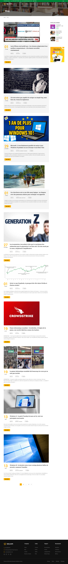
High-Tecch (18, 53)
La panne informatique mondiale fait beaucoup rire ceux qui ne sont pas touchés (29, 372)
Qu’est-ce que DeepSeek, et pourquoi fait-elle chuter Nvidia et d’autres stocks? (28, 284)
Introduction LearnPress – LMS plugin (59, 26)
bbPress (56, 553)
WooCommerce (58, 551)
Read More (8, 62)
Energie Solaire (18, 197)
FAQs (36, 553)
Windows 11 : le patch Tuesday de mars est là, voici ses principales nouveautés (26, 417)
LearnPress (57, 549)
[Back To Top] (66, 562)
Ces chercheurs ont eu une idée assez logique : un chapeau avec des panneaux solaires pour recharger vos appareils (28, 193)
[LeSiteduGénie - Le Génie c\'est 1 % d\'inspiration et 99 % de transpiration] (8, 4)
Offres (35, 0)
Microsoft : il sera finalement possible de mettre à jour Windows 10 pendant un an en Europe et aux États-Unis (27, 146)
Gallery (36, 551)
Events (36, 549)
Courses (36, 547)
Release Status (47, 553)
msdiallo (12, 53)
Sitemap (57, 561)
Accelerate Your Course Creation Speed (59, 38)
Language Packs (47, 551)
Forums (45, 549)
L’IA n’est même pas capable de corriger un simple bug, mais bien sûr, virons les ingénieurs (29, 98)
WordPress (57, 547)
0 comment (24, 53)
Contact (25, 551)
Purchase (62, 561)
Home (5, 17)
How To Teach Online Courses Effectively (59, 32)
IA (19, 251)
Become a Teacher (27, 553)
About (25, 547)
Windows (20, 421)
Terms (53, 561)
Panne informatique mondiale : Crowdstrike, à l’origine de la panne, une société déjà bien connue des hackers (28, 329)
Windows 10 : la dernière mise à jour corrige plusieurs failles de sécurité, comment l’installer (29, 466)
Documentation (47, 547)
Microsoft (17, 421)
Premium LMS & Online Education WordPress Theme (13, 561)
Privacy (48, 561)
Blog (25, 549)
